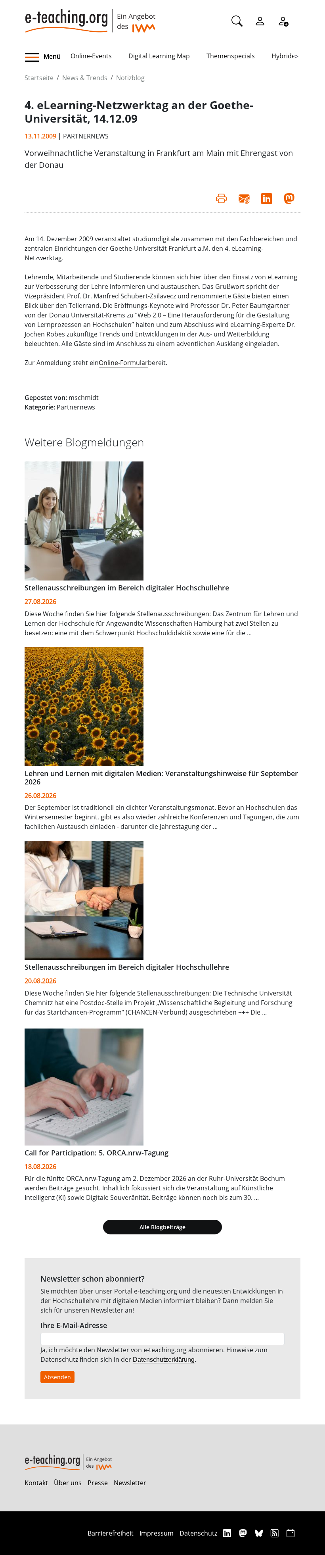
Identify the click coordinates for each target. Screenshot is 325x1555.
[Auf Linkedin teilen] (266, 198)
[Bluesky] (260, 1533)
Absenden (57, 1377)
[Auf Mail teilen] (244, 198)
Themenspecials (230, 56)
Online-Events (91, 56)
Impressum (157, 1533)
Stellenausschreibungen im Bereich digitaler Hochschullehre (127, 587)
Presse (98, 1482)
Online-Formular (123, 362)
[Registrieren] (283, 20)
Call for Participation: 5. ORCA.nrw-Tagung (96, 1152)
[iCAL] (290, 1533)
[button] (48, 57)
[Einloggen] (260, 20)
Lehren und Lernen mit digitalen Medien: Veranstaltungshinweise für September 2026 (161, 777)
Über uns (68, 1482)
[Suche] (237, 20)
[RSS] (276, 1533)
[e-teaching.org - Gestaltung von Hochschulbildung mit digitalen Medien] (90, 16)
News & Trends (84, 77)
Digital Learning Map (159, 56)
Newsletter (130, 1482)
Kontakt (36, 1482)
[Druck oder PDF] (221, 198)
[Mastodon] (244, 1533)
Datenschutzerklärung (164, 1359)
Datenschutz (198, 1533)
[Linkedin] (228, 1533)
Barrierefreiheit (111, 1533)
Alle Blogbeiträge (162, 1227)
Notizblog (130, 77)
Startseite (39, 77)
